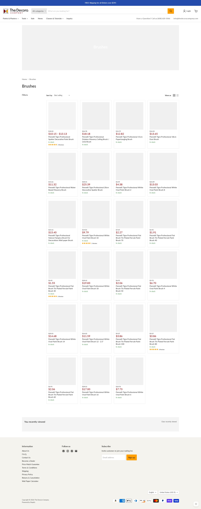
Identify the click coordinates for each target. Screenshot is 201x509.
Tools (24, 18)
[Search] (171, 11)
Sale (32, 18)
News (40, 18)
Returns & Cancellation (30, 478)
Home (24, 79)
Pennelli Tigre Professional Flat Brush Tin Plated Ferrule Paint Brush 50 (128, 288)
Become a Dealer (28, 461)
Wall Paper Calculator (30, 481)
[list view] (177, 95)
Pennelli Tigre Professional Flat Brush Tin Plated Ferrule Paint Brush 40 (162, 237)
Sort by (49, 95)
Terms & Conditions (29, 468)
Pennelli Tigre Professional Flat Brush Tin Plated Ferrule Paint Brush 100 (128, 341)
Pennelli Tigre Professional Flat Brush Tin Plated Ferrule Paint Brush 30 (61, 288)
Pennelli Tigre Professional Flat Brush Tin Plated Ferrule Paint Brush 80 (162, 341)
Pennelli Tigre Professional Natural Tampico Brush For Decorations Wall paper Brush (60, 237)
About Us (25, 451)
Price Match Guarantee (30, 464)
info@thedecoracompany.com (186, 18)
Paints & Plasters (10, 18)
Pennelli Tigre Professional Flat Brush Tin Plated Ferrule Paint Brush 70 (128, 237)
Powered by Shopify (28, 502)
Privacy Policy (27, 474)
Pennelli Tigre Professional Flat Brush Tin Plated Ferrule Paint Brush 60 (61, 394)
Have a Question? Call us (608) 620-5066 (153, 18)
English (151, 492)
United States (168, 492)
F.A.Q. (24, 454)
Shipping (25, 471)
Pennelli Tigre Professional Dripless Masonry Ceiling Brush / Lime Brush (95, 139)
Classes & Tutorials (54, 18)
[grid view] (174, 95)
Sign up (131, 457)
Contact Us (26, 458)
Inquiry (69, 18)
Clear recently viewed (169, 422)
